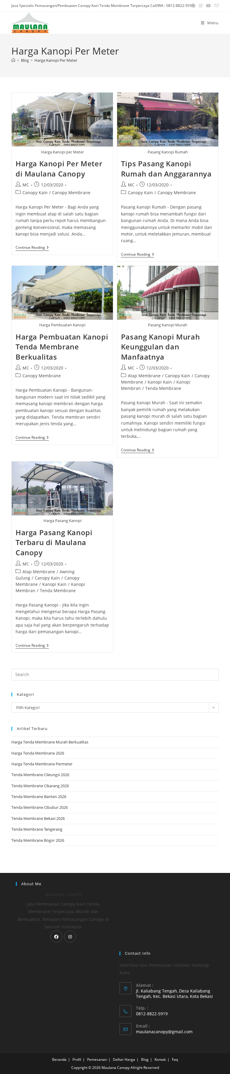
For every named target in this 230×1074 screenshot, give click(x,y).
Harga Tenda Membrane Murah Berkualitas (49, 742)
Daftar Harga (124, 1059)
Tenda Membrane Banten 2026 (38, 796)
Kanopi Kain (160, 382)
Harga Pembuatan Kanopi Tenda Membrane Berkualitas (62, 347)
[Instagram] (70, 936)
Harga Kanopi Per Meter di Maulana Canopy (59, 169)
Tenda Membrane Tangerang (36, 829)
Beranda (59, 1059)
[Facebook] (56, 936)
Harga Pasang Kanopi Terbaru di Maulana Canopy (54, 542)
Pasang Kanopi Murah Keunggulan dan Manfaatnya (160, 347)
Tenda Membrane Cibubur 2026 (39, 807)
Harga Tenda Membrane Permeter (41, 764)
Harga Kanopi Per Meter (55, 60)
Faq (175, 1059)
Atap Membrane (144, 375)
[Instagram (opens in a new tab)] (200, 6)
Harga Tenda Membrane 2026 (37, 753)
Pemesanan (97, 1059)
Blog (145, 1059)
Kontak (160, 1059)
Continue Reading (32, 248)
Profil (76, 1059)
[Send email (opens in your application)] (216, 6)
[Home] (13, 60)
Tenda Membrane (163, 388)
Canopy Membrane (71, 192)
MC (25, 185)
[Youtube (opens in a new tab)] (208, 6)
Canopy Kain (35, 192)
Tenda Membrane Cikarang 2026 (40, 785)
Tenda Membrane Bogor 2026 (37, 840)
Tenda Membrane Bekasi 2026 (38, 818)
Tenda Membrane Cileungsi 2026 (40, 774)
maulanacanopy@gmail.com (164, 1031)
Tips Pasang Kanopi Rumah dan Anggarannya (166, 169)
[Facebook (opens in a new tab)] (193, 6)
